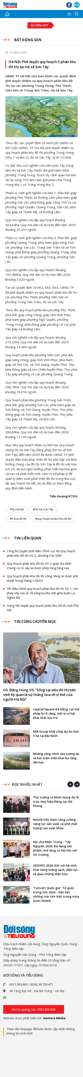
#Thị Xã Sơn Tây (43, 509)
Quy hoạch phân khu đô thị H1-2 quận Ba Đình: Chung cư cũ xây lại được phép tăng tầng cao (39, 566)
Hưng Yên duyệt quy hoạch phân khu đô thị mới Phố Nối (43, 608)
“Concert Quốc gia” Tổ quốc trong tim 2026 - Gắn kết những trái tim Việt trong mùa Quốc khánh (56, 894)
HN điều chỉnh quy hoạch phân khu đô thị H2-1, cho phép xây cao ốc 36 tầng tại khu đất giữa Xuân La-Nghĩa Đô (42, 593)
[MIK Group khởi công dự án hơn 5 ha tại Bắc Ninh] (16, 738)
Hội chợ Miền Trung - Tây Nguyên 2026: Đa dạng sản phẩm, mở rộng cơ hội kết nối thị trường (55, 848)
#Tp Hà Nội (17, 509)
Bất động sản (27, 39)
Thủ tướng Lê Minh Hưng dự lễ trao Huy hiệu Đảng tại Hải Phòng (56, 801)
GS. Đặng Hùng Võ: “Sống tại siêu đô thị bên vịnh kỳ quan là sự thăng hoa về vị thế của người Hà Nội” (39, 695)
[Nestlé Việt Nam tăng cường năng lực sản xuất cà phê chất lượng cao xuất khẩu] (16, 826)
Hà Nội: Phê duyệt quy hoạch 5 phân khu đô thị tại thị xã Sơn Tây (42, 64)
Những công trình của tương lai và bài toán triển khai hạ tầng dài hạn (56, 758)
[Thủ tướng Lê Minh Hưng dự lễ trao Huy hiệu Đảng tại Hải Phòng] (16, 804)
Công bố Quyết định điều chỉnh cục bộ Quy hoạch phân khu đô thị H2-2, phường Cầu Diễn (41, 553)
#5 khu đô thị (18, 519)
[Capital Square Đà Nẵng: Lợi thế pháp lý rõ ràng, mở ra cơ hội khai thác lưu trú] (16, 716)
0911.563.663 (18, 984)
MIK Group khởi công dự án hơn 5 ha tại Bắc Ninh (56, 733)
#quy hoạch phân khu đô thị (53, 519)
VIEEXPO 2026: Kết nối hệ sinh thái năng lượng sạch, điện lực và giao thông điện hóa (55, 869)
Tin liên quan (27, 538)
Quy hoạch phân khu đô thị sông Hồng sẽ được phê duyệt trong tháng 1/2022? (42, 578)
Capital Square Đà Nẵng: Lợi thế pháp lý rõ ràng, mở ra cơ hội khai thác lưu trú (56, 713)
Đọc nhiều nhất (27, 784)
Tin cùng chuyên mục (35, 621)
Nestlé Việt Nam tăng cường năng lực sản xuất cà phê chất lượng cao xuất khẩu (55, 824)
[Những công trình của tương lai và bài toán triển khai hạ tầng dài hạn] (16, 760)
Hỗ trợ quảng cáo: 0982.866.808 (34, 1009)
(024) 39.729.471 (41, 984)
